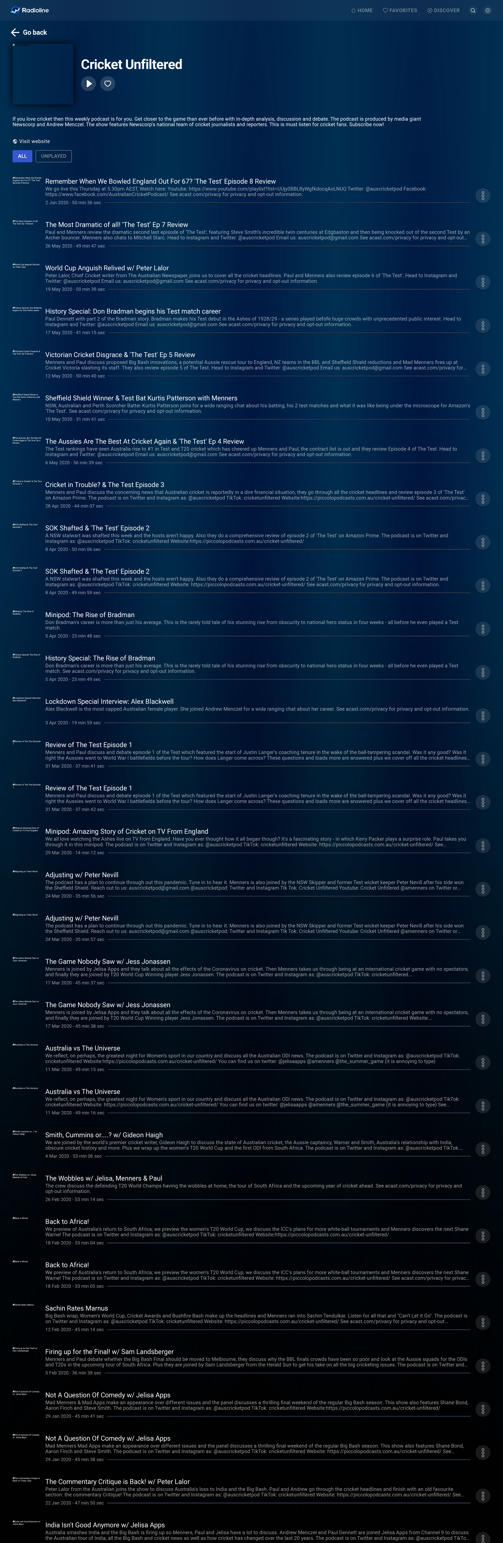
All (22, 156)
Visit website (34, 141)
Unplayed (53, 156)
